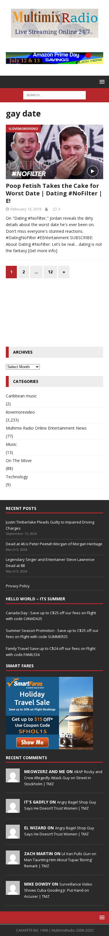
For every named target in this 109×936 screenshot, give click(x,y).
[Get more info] (42, 250)
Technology (17, 476)
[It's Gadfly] (13, 809)
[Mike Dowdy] (13, 891)
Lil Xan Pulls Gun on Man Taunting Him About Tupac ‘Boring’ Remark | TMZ (60, 859)
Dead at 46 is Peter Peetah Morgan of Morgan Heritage (54, 543)
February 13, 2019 (25, 209)
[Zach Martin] (13, 861)
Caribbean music (21, 396)
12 (50, 272)
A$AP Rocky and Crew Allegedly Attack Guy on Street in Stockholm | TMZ (63, 777)
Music (11, 444)
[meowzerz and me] (13, 779)
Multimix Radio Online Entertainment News (46, 428)
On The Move (19, 460)
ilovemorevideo (20, 412)
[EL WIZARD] (13, 835)
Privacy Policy (18, 585)
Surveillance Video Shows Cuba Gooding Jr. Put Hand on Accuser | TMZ (58, 890)
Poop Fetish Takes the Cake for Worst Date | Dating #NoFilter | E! (54, 193)
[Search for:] (54, 95)
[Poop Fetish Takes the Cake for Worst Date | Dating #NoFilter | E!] (54, 152)
